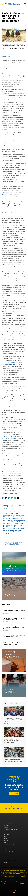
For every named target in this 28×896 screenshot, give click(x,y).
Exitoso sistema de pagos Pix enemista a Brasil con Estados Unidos (14, 619)
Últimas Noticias (14, 530)
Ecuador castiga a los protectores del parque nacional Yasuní (11, 740)
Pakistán (8, 525)
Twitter (5, 838)
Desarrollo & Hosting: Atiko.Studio (14, 890)
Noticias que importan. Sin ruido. (14, 779)
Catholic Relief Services (13, 362)
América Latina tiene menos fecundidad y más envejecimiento (14, 611)
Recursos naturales (7, 528)
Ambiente (11, 513)
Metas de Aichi (14, 521)
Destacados (14, 518)
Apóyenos (6, 827)
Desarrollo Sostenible (18, 505)
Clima (11, 505)
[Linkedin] (22, 808)
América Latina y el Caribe (10, 851)
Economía (17, 507)
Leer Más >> (5, 613)
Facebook (6, 840)
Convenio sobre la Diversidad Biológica (14, 210)
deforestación (11, 517)
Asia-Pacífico (17, 513)
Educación (10, 520)
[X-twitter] (10, 808)
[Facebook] (5, 808)
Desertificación (6, 518)
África (5, 849)
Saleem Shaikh (6, 56)
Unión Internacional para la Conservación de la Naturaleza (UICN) (13, 532)
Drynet (4, 362)
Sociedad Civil (6, 530)
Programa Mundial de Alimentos (11, 364)
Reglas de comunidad (9, 844)
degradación (18, 517)
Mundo (5, 862)
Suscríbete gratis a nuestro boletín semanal (14, 787)
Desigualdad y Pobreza (8, 507)
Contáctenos (7, 825)
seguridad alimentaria (18, 528)
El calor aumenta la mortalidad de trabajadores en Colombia (12, 643)
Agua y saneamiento (8, 511)
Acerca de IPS (7, 821)
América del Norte (8, 853)
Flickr (5, 842)
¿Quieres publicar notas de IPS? (11, 829)
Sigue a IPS (6, 834)
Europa (5, 858)
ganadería (16, 520)
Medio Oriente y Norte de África (11, 860)
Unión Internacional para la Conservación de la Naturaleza (13, 192)
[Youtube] (18, 808)
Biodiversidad (6, 515)
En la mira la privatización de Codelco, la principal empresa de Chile (14, 635)
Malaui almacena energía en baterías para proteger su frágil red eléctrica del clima (13, 627)
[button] (3, 498)
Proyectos (20, 527)
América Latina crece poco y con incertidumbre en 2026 (13, 760)
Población (13, 525)
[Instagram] (14, 808)
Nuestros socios (7, 823)
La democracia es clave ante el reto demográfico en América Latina (14, 720)
